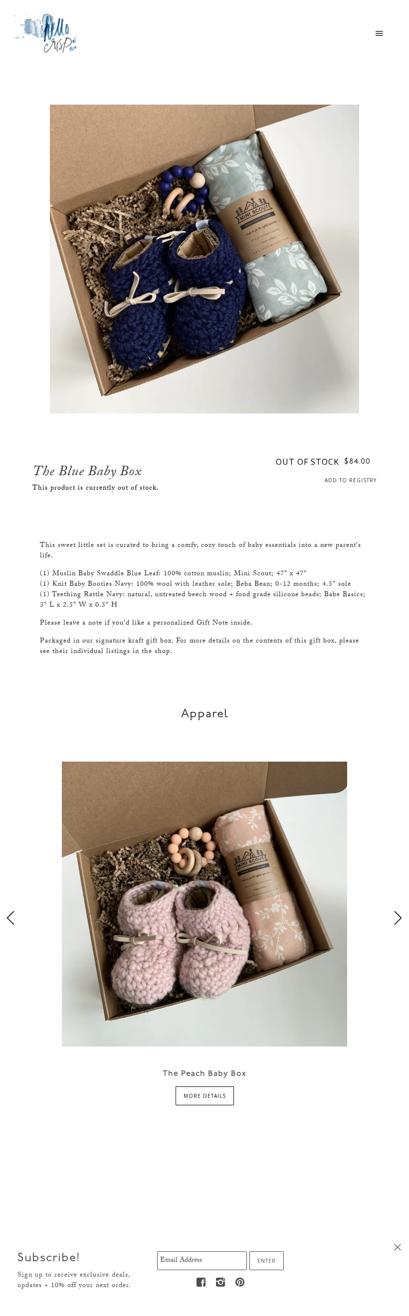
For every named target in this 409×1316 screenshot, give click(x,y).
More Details (205, 1095)
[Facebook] (201, 1282)
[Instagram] (220, 1282)
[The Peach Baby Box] (204, 903)
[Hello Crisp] (46, 32)
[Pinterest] (239, 1282)
